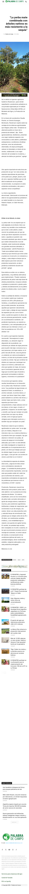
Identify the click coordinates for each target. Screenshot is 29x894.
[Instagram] (13, 849)
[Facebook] (8, 37)
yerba (23, 559)
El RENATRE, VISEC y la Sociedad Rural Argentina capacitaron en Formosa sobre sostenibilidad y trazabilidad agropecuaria (18, 611)
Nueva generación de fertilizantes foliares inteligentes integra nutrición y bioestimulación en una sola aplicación (15, 815)
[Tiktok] (16, 849)
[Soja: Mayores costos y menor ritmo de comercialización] (5, 600)
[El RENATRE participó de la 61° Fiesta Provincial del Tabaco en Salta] (5, 591)
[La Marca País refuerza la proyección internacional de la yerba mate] (5, 631)
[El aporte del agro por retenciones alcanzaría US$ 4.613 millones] (5, 622)
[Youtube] (9, 849)
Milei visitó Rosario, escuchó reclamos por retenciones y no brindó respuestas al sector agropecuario (15, 796)
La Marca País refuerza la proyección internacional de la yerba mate (18, 631)
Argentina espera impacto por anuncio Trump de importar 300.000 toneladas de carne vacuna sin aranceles (14, 806)
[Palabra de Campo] (3, 34)
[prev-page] (2, 673)
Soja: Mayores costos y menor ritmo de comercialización (18, 600)
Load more (14, 822)
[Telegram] (22, 37)
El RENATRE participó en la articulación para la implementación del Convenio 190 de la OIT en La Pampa (19, 664)
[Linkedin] (18, 37)
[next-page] (5, 673)
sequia (19, 559)
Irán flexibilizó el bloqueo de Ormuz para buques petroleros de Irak (14, 788)
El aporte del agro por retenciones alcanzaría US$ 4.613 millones (18, 622)
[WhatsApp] (15, 37)
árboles (14, 559)
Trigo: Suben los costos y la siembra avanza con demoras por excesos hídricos (18, 652)
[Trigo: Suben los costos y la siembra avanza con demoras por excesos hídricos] (5, 651)
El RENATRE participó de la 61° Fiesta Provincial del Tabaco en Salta (19, 591)
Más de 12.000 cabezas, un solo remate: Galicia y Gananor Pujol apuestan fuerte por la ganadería (18, 641)
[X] (11, 37)
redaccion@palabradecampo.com (14, 843)
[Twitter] (6, 849)
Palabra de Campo (9, 34)
